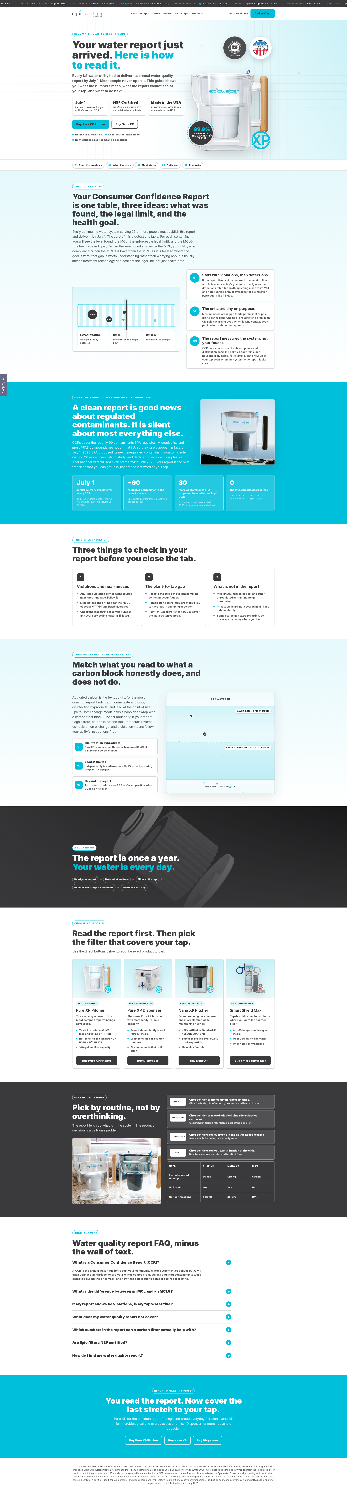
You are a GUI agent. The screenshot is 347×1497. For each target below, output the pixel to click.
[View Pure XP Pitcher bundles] (96, 978)
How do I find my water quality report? (107, 1355)
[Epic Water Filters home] (88, 13)
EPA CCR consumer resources (197, 1466)
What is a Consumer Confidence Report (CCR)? (115, 1262)
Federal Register (266, 1469)
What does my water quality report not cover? (115, 1317)
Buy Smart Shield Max (250, 1060)
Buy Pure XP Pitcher (90, 124)
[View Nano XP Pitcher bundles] (199, 978)
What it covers (163, 13)
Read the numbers (88, 165)
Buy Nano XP (124, 124)
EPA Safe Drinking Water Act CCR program (244, 1466)
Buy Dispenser (147, 1060)
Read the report (140, 13)
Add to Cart (262, 13)
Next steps (181, 13)
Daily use (170, 165)
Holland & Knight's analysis (92, 1473)
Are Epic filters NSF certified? (99, 1342)
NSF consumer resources (172, 1473)
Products (197, 13)
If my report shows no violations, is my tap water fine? (122, 1304)
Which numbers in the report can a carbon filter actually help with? (134, 1330)
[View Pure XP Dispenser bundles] (148, 978)
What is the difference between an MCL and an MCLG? (122, 1291)
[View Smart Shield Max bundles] (250, 978)
